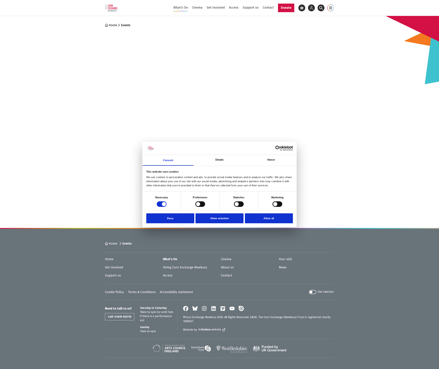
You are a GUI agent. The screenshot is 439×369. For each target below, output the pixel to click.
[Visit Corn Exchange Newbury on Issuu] (241, 308)
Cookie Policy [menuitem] (114, 292)
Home (113, 25)
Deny (170, 218)
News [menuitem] (283, 267)
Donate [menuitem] (286, 8)
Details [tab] (219, 159)
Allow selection (219, 218)
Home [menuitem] (109, 259)
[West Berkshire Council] (231, 348)
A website (209, 329)
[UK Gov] (269, 348)
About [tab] (271, 159)
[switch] (200, 204)
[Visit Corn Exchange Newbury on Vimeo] (222, 308)
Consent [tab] (168, 160)
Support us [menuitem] (251, 7)
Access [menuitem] (234, 7)
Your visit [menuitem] (285, 259)
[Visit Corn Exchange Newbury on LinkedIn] (213, 308)
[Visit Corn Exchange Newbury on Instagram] (204, 308)
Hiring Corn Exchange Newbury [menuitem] (185, 267)
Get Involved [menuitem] (216, 7)
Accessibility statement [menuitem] (176, 292)
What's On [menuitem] (180, 7)
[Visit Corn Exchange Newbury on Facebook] (185, 308)
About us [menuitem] (227, 267)
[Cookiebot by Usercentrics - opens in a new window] (278, 148)
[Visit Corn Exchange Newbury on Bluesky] (195, 308)
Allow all (269, 218)
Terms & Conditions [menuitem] (142, 292)
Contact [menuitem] (268, 7)
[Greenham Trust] (201, 349)
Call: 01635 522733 (119, 316)
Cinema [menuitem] (197, 7)
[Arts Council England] (169, 348)
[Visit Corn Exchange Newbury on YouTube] (232, 308)
